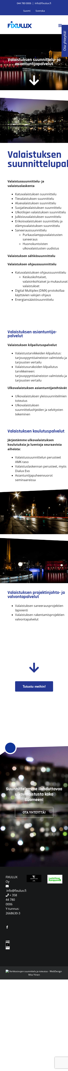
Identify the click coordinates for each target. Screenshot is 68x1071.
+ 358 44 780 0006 (11, 899)
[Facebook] (7, 927)
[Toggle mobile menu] (60, 25)
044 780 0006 (24, 3)
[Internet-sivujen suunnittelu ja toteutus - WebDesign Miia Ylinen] (34, 971)
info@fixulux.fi (43, 3)
